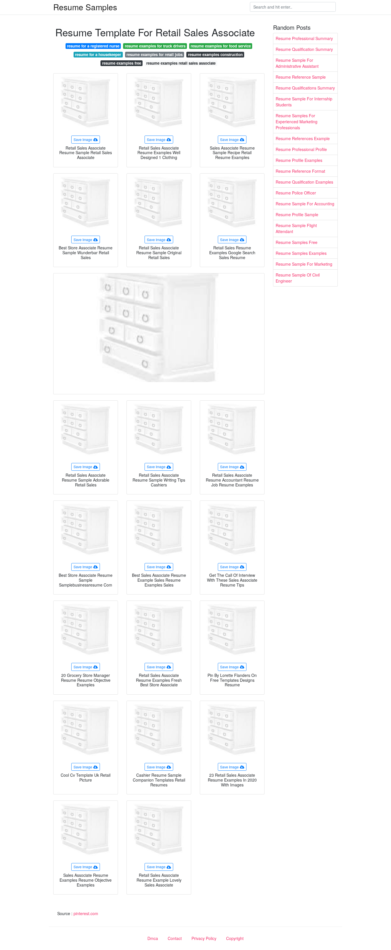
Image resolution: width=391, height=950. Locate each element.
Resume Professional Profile (301, 149)
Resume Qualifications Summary (305, 88)
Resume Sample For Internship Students (304, 102)
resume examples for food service (221, 46)
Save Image (83, 139)
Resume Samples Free (296, 242)
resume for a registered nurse (93, 46)
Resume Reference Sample (301, 77)
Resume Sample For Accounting (305, 203)
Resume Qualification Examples (304, 182)
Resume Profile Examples (299, 160)
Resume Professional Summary (304, 38)
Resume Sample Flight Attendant (296, 228)
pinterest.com (86, 913)
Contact (175, 938)
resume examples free (121, 63)
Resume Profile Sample (297, 214)
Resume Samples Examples (301, 253)
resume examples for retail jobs (155, 54)
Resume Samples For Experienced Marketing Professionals (296, 121)
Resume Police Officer (296, 193)
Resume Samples (85, 6)
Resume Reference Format (300, 171)
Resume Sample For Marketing (304, 264)
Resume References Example (303, 138)
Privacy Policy (203, 938)
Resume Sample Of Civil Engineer (298, 278)
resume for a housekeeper (98, 54)
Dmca (152, 938)
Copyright (235, 938)
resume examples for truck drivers (155, 46)
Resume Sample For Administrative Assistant (297, 63)
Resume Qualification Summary (304, 49)
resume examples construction (215, 54)
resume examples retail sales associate (181, 63)
